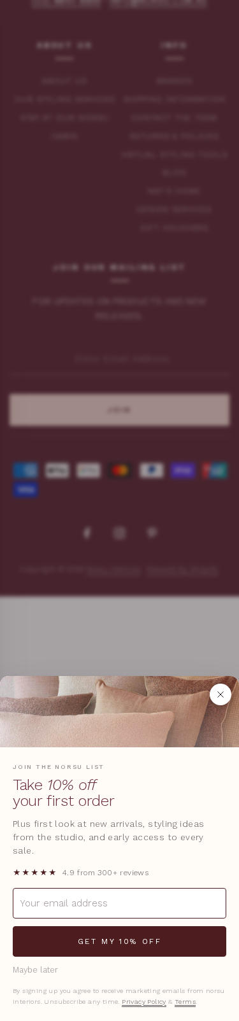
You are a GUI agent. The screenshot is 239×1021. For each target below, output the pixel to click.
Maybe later (35, 970)
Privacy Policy (144, 1001)
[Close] (220, 694)
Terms (185, 1001)
